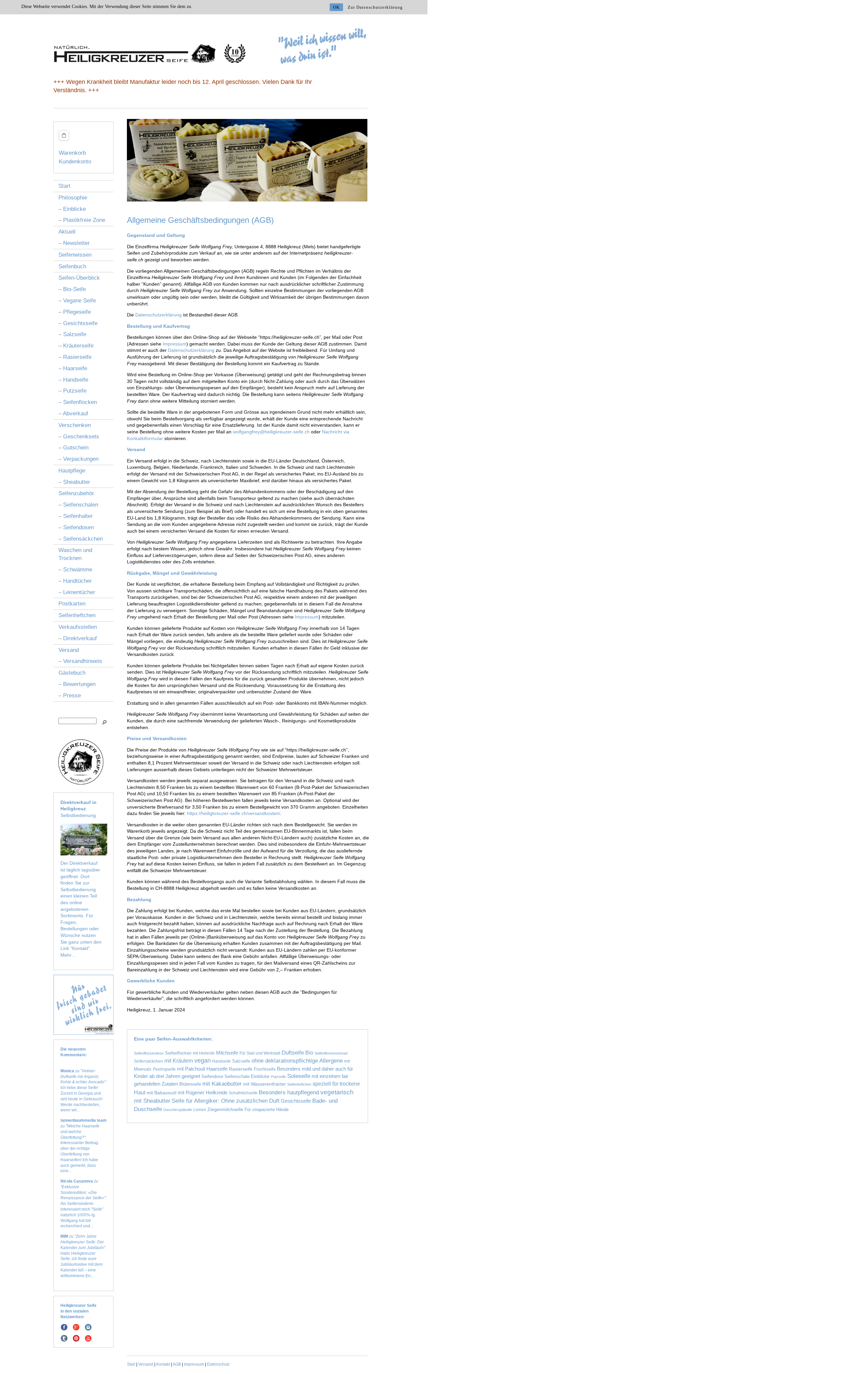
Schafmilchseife (243, 1093)
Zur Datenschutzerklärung (375, 7)
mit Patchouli (191, 1069)
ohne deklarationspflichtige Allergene (297, 1061)
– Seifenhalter (75, 516)
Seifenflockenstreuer (331, 1053)
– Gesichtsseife (78, 323)
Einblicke (260, 1076)
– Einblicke (72, 209)
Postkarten (72, 603)
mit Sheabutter (152, 1101)
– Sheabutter (74, 482)
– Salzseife (72, 334)
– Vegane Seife (77, 300)
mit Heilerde (204, 1053)
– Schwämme (75, 569)
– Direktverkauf (77, 638)
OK (336, 7)
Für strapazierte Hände (266, 1109)
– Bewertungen (77, 684)
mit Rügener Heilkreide (202, 1092)
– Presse (69, 695)
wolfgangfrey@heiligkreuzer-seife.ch (271, 431)
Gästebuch (72, 673)
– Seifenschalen (78, 505)
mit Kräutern (178, 1061)
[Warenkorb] (63, 140)
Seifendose (212, 1076)
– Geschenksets (78, 436)
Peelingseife (164, 1069)
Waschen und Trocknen (75, 554)
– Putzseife (72, 391)
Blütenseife (190, 1084)
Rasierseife (240, 1069)
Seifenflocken (178, 1053)
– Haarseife (72, 368)
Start (64, 186)
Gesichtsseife (296, 1101)
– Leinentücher (76, 592)
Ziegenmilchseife (225, 1109)
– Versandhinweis (80, 661)
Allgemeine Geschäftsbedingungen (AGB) (200, 220)
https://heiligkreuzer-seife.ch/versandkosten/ (233, 813)
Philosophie (72, 197)
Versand (68, 650)
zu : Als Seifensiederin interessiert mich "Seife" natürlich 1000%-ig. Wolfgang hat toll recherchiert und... (83, 1203)
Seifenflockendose (149, 1053)
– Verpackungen (78, 459)
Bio (309, 1053)
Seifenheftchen (77, 615)
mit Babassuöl (161, 1092)
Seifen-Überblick (79, 278)
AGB (177, 1364)
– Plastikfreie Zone (81, 220)
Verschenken (74, 425)
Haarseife (216, 1069)
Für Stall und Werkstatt (259, 1053)
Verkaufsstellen (77, 627)
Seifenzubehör (76, 493)
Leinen (199, 1109)
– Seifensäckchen (80, 539)
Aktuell (66, 232)
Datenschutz (218, 1364)
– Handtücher (75, 581)
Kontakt (163, 1364)
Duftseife (293, 1053)
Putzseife (278, 1077)
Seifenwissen (75, 255)
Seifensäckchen (148, 1061)
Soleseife (298, 1076)
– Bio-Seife (72, 289)
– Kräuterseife (76, 345)
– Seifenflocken (77, 402)
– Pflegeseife (74, 312)
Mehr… (68, 955)
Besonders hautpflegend (289, 1092)
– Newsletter (74, 243)
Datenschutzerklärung (158, 314)
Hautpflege (71, 470)
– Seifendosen (76, 527)
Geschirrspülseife (177, 1110)
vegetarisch (337, 1092)
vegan (202, 1060)
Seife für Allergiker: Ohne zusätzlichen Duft (226, 1101)
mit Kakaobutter (222, 1084)
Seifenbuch (72, 266)
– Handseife (73, 380)
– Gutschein (73, 447)
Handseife (221, 1061)
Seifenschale (236, 1076)
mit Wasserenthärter (264, 1084)
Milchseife (227, 1053)
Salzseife (241, 1061)
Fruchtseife (265, 1069)
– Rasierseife (75, 357)
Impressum (174, 344)
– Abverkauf (73, 413)
